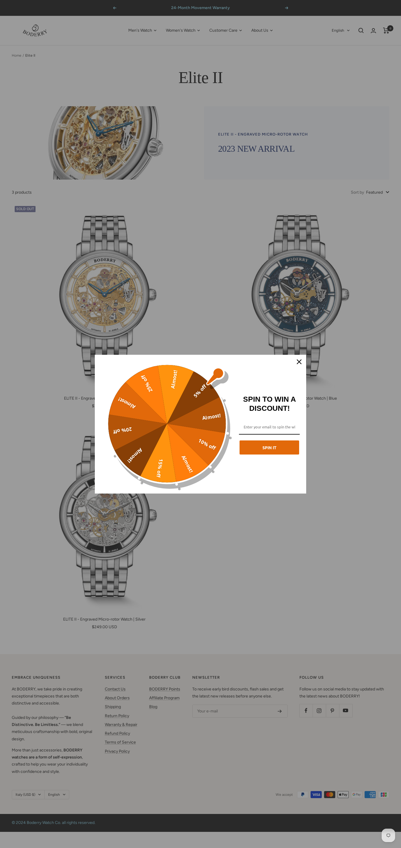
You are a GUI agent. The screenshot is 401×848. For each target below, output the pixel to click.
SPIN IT (269, 447)
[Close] (299, 362)
